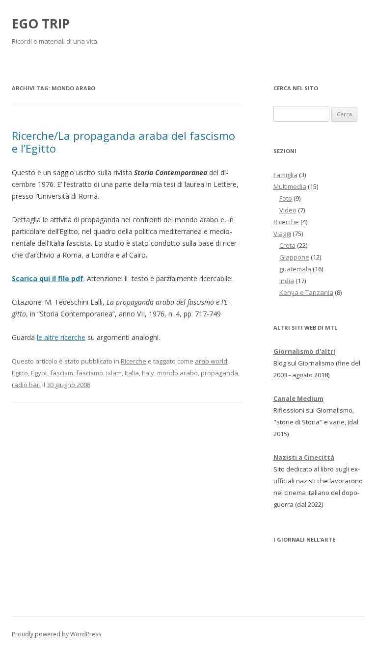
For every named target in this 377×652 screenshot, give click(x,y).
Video (287, 210)
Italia (132, 372)
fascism (61, 372)
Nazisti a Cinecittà (303, 457)
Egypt (39, 372)
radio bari (26, 384)
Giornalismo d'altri (304, 351)
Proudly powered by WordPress (56, 634)
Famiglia (285, 174)
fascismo (89, 372)
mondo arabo (177, 372)
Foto (285, 198)
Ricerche (133, 361)
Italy (148, 372)
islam (114, 372)
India (286, 280)
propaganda (219, 372)
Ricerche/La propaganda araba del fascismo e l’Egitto (123, 142)
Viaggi (282, 233)
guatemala (295, 268)
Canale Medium (298, 398)
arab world (211, 361)
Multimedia (289, 186)
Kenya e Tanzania (306, 292)
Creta (287, 245)
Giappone (294, 257)
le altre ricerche (61, 337)
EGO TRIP (41, 23)
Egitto (20, 372)
